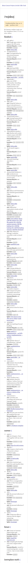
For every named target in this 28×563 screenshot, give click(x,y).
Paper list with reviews (17, 445)
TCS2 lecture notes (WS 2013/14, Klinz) (14, 317)
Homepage (14, 501)
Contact (8, 5)
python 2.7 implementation (11, 332)
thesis (20, 219)
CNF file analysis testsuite (14, 223)
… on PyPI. (20, 77)
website (13, 477)
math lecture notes (14, 319)
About (3, 5)
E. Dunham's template (17, 426)
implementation (15, 346)
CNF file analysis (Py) (14, 221)
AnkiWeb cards (15, 244)
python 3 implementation (14, 335)
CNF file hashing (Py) (13, 227)
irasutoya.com (11, 540)
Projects (12, 5)
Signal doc (13, 538)
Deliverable (14, 50)
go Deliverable (15, 458)
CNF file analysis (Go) (13, 220)
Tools (24, 5)
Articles (17, 5)
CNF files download (17, 230)
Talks (21, 5)
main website (14, 219)
